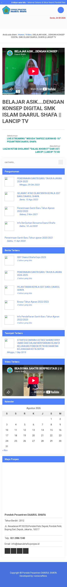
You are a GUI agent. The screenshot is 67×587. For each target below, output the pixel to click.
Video (28, 34)
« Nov (5, 450)
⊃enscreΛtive (40, 576)
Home (21, 34)
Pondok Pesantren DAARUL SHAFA (39, 573)
